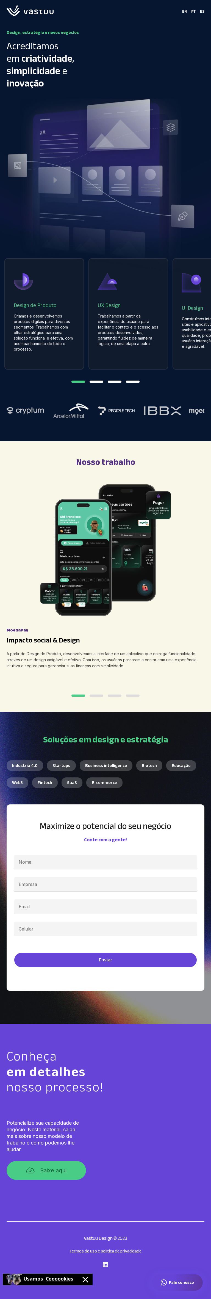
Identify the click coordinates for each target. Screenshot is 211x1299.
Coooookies (59, 1279)
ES (202, 11)
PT (193, 11)
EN (184, 11)
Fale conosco (181, 1282)
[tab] (78, 382)
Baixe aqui (53, 1170)
